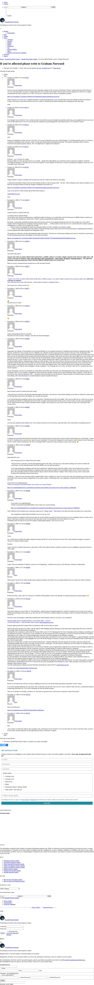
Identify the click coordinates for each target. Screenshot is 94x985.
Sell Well (6, 54)
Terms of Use (34, 799)
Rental (9, 44)
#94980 (27, 338)
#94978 (27, 306)
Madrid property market (10, 869)
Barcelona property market (11, 860)
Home (2, 59)
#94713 (26, 107)
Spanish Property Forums (12, 59)
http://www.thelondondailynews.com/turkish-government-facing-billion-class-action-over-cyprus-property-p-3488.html (41, 487)
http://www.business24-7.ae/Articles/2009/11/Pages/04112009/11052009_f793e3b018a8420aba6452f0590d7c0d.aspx (41, 238)
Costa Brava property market (12, 862)
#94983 (27, 407)
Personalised (11, 33)
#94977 (27, 288)
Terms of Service (48, 907)
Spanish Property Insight (12, 898)
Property (9, 41)
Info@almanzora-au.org (46, 622)
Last (40, 970)
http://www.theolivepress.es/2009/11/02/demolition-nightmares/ (25, 710)
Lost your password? (13, 933)
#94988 (28, 523)
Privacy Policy (25, 799)
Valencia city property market (12, 870)
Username (3, 926)
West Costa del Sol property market (14, 864)
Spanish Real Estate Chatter (29, 59)
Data (5, 34)
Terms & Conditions (9, 904)
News (5, 38)
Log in (9, 15)
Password (3, 929)
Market (9, 43)
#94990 (28, 567)
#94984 (27, 426)
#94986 (28, 490)
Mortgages (10, 46)
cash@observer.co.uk (13, 194)
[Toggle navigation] (0, 28)
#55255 (26, 77)
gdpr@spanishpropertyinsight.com (75, 960)
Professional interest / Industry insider (16, 787)
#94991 (28, 583)
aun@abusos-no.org (63, 665)
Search (6, 56)
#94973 (27, 200)
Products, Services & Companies (16, 53)
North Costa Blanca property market (14, 865)
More (8, 51)
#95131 (28, 713)
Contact (6, 4)
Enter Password (25, 977)
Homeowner (8, 781)
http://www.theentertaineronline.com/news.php (23, 668)
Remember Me (13, 931)
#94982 (27, 379)
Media (7, 784)
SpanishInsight (11, 22)
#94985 (28, 445)
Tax (8, 48)
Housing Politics (12, 49)
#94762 (26, 167)
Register (9, 935)
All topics (10, 39)
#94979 (27, 321)
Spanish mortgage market (11, 872)
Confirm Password (54, 977)
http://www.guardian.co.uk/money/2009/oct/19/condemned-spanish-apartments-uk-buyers (33, 96)
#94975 (27, 266)
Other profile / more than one (13, 789)
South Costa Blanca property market (14, 867)
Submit (2, 980)
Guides (6, 36)
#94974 (27, 241)
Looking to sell (9, 779)
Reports (6, 31)
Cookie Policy (8, 902)
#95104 (28, 599)
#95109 (29, 671)
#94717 (26, 147)
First (20, 970)
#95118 (28, 694)
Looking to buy (9, 776)
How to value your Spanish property (14, 881)
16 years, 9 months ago (43, 68)
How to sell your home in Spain (13, 879)
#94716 (26, 125)
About (5, 2)
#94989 (28, 552)
